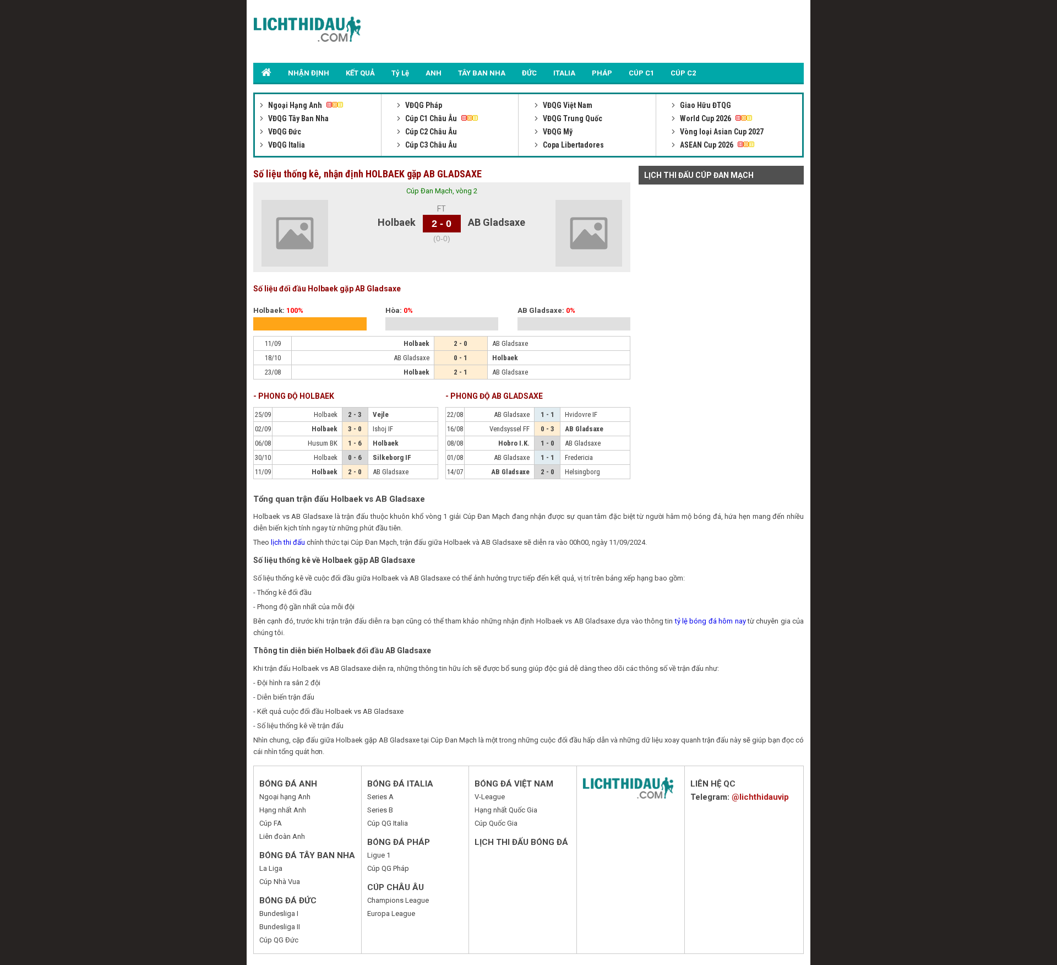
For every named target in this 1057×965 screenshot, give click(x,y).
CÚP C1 (641, 73)
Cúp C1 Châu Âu (431, 118)
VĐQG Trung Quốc (571, 118)
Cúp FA (270, 823)
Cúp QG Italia (387, 823)
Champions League (398, 900)
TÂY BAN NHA (481, 73)
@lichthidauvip (760, 797)
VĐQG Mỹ (557, 131)
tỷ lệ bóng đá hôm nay (710, 621)
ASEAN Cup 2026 (706, 144)
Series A (380, 797)
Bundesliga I (278, 913)
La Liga (270, 868)
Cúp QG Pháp (388, 868)
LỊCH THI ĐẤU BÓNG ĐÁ (521, 842)
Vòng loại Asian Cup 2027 (721, 131)
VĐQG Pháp (423, 105)
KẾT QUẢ (360, 73)
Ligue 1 (378, 855)
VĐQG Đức (283, 131)
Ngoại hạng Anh (284, 797)
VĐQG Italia (285, 144)
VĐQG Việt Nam (566, 105)
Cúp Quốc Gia (496, 823)
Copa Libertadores (572, 144)
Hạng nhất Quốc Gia (506, 810)
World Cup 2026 (705, 118)
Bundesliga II (279, 927)
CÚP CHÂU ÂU (395, 887)
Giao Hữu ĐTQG (704, 105)
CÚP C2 (683, 73)
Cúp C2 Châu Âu (430, 131)
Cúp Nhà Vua (279, 881)
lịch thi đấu (288, 542)
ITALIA (564, 73)
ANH (434, 73)
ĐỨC (529, 73)
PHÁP (602, 73)
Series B (380, 810)
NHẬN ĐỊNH (308, 73)
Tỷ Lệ (400, 73)
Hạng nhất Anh (282, 810)
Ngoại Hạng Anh (295, 105)
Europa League (391, 913)
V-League (490, 797)
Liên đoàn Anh (282, 836)
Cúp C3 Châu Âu (430, 144)
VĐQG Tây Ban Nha (297, 118)
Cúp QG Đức (278, 940)
